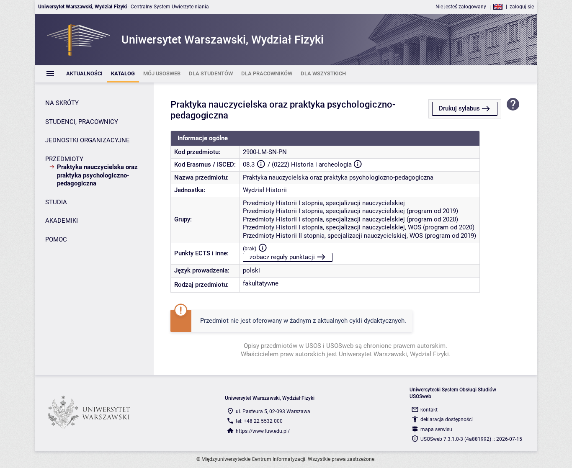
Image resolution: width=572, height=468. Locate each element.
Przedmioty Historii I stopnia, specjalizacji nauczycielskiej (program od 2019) (350, 211)
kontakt (429, 410)
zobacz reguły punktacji (282, 257)
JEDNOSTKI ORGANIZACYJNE (87, 140)
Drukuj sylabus (459, 108)
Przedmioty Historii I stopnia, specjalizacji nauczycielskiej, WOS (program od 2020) (358, 227)
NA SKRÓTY (62, 103)
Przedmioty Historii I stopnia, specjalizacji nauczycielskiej (324, 203)
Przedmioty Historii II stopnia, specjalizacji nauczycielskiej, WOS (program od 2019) (359, 235)
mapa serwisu (436, 429)
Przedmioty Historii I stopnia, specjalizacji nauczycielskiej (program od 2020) (350, 219)
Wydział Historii (265, 190)
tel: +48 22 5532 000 (259, 421)
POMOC (56, 239)
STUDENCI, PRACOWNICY (81, 122)
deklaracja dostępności (446, 419)
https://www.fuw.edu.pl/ (263, 431)
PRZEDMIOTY (64, 159)
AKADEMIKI (61, 220)
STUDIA (56, 202)
